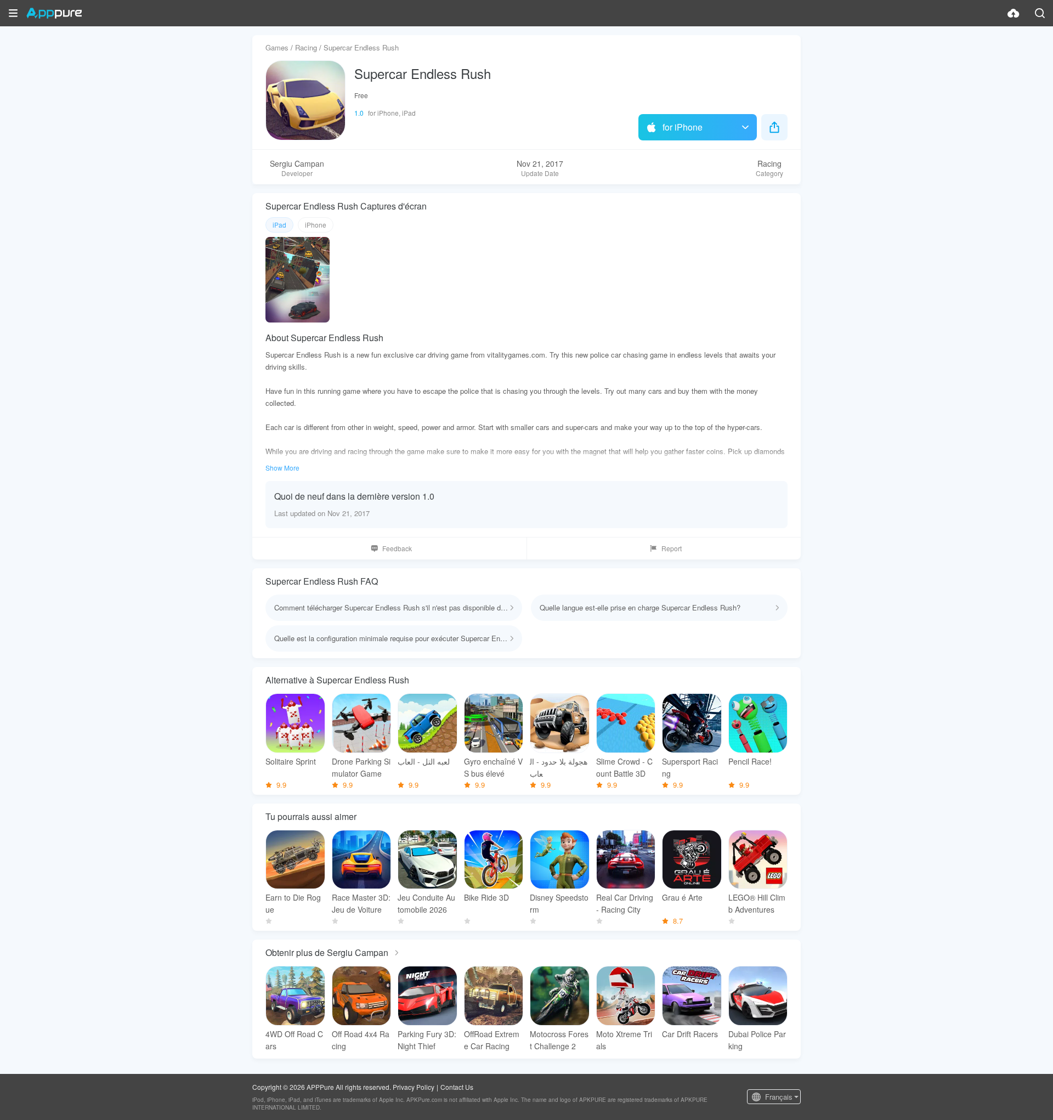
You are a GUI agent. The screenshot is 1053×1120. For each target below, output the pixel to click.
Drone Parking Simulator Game (361, 767)
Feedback (397, 548)
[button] (13, 13)
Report (671, 548)
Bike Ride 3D (486, 897)
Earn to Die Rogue (293, 903)
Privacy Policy (413, 1086)
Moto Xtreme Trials (624, 1039)
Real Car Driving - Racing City (624, 903)
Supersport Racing (690, 767)
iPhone (315, 224)
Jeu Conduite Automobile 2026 (426, 903)
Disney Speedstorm (559, 903)
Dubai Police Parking (757, 1039)
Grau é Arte (682, 897)
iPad (279, 224)
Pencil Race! (750, 761)
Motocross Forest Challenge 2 (559, 1039)
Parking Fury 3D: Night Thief (427, 1039)
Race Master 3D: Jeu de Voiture (361, 903)
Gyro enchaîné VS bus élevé (493, 767)
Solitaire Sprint (290, 761)
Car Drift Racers (690, 1033)
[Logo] (54, 13)
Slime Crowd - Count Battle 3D (624, 767)
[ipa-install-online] (1013, 13)
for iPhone (683, 127)
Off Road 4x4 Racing (360, 1039)
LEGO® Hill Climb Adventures (756, 903)
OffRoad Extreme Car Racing (491, 1039)
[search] (1040, 13)
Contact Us (456, 1086)
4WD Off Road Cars (294, 1039)
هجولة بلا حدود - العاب (558, 767)
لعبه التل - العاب (424, 761)
